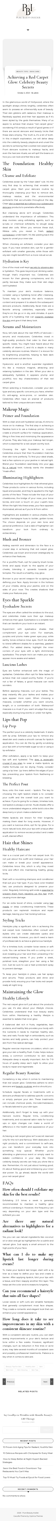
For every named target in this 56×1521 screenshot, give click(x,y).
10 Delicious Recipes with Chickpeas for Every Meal (27, 1453)
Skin (41, 1367)
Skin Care (34, 71)
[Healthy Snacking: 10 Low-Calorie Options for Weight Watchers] (47, 1381)
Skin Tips (35, 1370)
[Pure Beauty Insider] (28, 12)
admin (36, 93)
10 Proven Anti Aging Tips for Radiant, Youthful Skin (28, 1447)
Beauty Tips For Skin (13, 1367)
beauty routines (24, 1086)
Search (46, 1430)
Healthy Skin (30, 1367)
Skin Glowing (22, 1370)
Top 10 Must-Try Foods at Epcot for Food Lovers (26, 1477)
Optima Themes (36, 1516)
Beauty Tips (22, 71)
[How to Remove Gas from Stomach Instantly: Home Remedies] (8, 1381)
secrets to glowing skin (41, 267)
